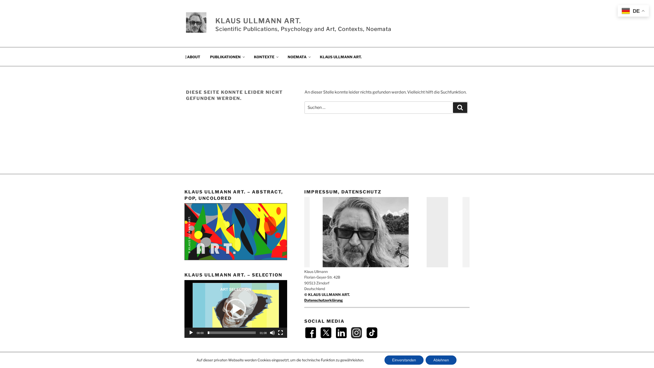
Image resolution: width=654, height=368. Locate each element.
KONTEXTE (264, 57)
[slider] (232, 332)
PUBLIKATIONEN (225, 57)
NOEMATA (297, 57)
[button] (236, 309)
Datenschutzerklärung (323, 300)
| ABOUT (192, 57)
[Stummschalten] (272, 332)
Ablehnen (441, 360)
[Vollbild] (280, 332)
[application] (235, 309)
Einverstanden (404, 360)
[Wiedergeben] (191, 332)
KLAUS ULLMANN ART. (258, 21)
